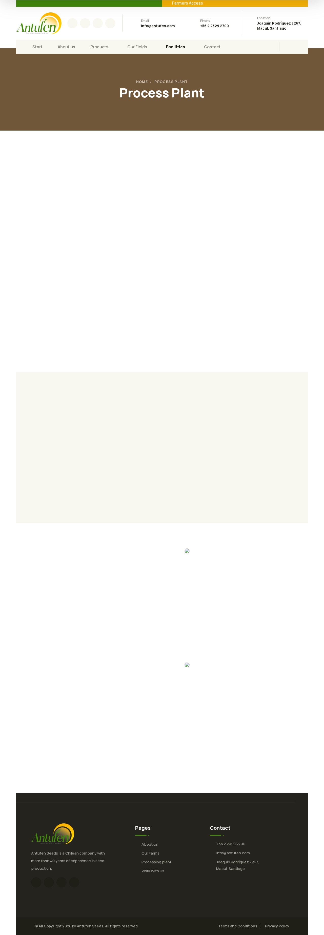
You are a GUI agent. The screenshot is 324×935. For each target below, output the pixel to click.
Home (142, 81)
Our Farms (150, 853)
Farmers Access (187, 3)
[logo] (39, 23)
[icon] (72, 23)
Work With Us (152, 871)
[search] (290, 47)
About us (149, 844)
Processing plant (156, 862)
